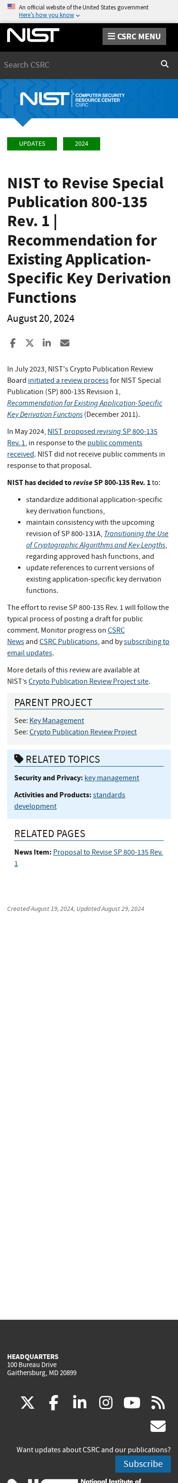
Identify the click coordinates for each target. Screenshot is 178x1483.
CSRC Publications (68, 641)
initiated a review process (68, 380)
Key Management (56, 720)
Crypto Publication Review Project (83, 732)
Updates (32, 143)
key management (111, 778)
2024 (81, 143)
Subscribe (143, 1464)
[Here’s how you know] (89, 11)
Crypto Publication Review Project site (88, 681)
